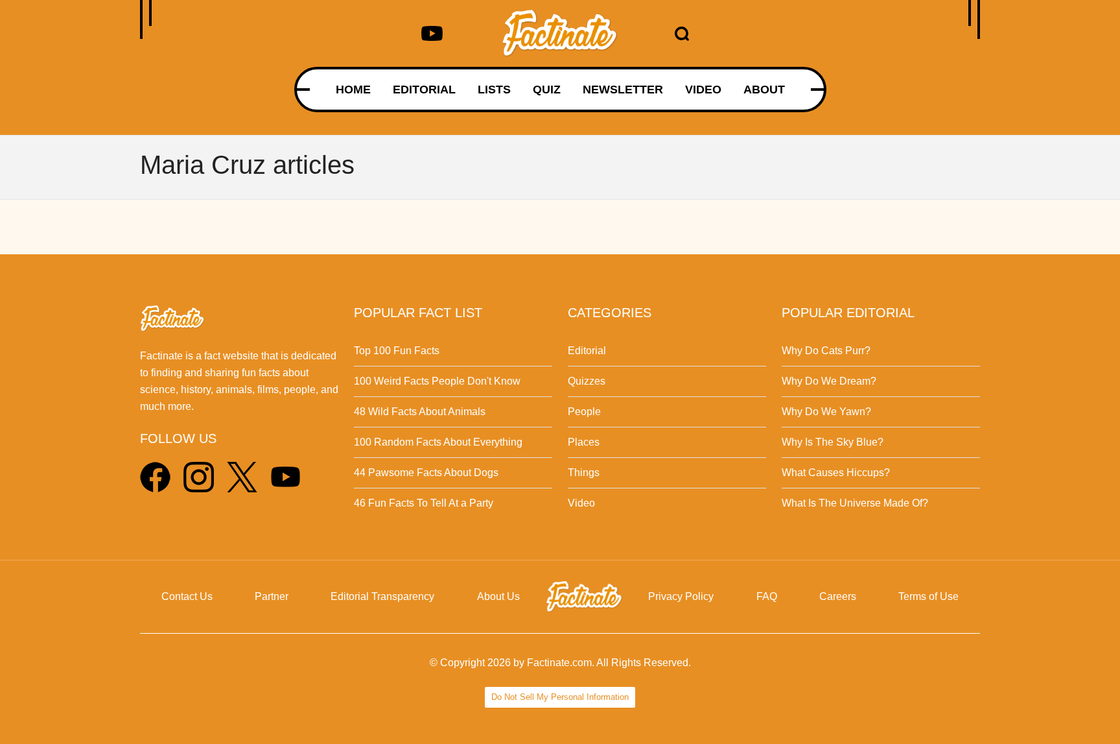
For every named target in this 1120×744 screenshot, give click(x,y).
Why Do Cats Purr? (826, 350)
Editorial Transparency (382, 596)
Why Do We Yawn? (826, 411)
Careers (837, 596)
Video (581, 503)
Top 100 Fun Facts (396, 350)
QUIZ (547, 89)
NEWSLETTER (623, 89)
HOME (353, 89)
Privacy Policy (681, 596)
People (584, 411)
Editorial (587, 350)
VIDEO (703, 89)
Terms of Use (928, 596)
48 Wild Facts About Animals (419, 411)
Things (584, 472)
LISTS (494, 89)
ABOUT (764, 89)
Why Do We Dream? (829, 381)
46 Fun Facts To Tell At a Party (423, 503)
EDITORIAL (424, 89)
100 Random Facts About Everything (438, 442)
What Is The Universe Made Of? (855, 503)
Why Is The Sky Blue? (832, 442)
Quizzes (586, 381)
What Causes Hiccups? (836, 472)
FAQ (766, 596)
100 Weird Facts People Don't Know (437, 381)
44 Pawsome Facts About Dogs (426, 472)
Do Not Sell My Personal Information (560, 697)
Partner (271, 596)
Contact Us (187, 596)
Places (584, 442)
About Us (498, 596)
